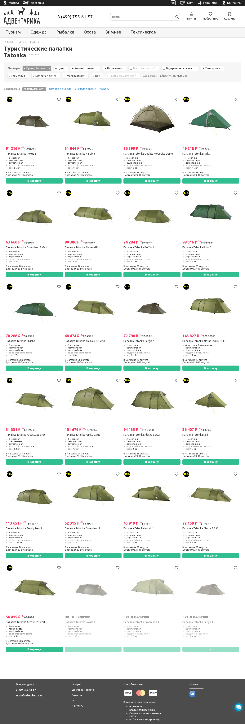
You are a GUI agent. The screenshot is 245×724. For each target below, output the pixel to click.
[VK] (173, 3)
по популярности (34, 88)
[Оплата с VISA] (128, 696)
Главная (9, 41)
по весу (104, 88)
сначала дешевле (60, 88)
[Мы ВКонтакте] (192, 696)
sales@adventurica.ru (29, 695)
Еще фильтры (150, 76)
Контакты (77, 705)
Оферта (77, 684)
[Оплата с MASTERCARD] (140, 696)
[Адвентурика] (30, 17)
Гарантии (77, 695)
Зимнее (113, 32)
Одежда (38, 32)
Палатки (35, 41)
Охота (90, 32)
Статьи (193, 684)
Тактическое (143, 32)
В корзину (34, 180)
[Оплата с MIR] (153, 696)
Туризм (13, 32)
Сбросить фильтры (172, 75)
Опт (74, 700)
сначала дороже (85, 88)
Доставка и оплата (83, 689)
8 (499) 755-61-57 (75, 16)
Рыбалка (65, 32)
